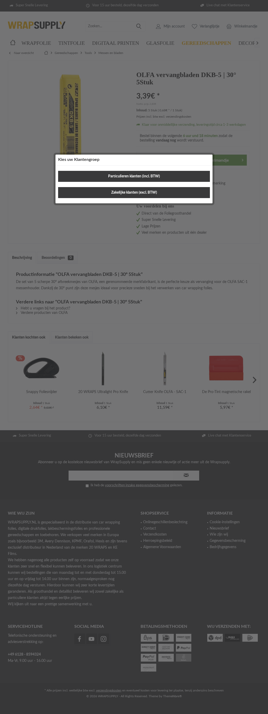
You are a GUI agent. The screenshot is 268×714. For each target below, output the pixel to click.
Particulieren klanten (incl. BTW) (134, 176)
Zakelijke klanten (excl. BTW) (134, 192)
